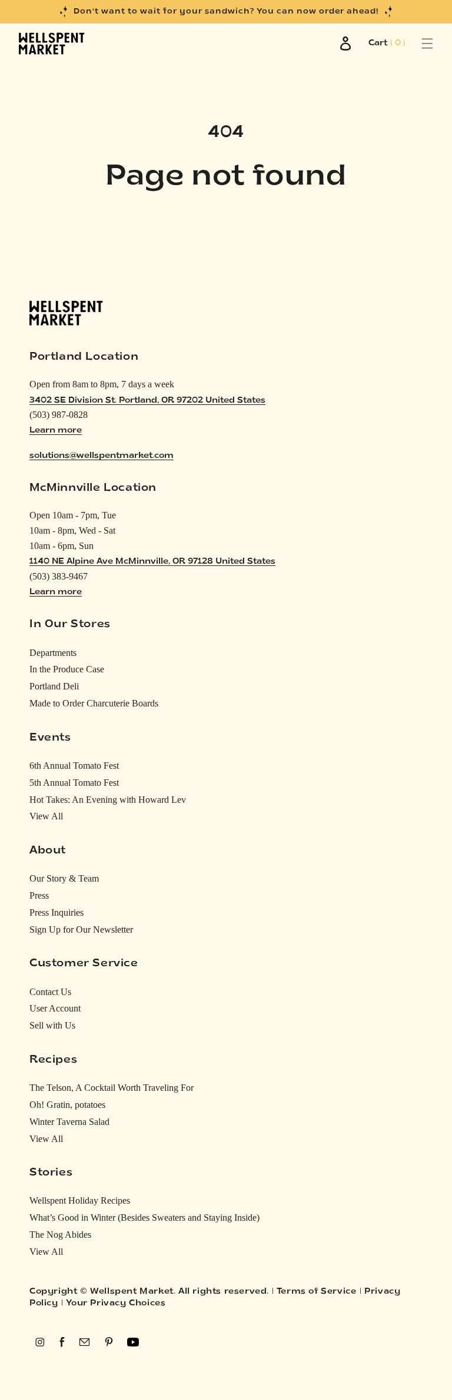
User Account (55, 1008)
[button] (414, 43)
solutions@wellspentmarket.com (101, 455)
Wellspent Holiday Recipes (79, 1200)
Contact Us (50, 992)
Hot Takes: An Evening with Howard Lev (107, 800)
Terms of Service (317, 1291)
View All (46, 816)
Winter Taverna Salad (69, 1122)
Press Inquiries (56, 912)
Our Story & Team (64, 878)
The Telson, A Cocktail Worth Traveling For (111, 1088)
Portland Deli (54, 686)
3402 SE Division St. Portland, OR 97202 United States (147, 400)
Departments (53, 653)
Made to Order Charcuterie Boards (93, 703)
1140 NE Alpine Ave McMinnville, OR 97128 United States (152, 561)
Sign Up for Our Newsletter (81, 930)
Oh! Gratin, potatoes (67, 1105)
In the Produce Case (66, 669)
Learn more (55, 430)
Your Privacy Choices (115, 1303)
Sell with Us (52, 1025)
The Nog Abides (60, 1235)
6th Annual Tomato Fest (74, 766)
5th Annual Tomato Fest (74, 783)
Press (39, 895)
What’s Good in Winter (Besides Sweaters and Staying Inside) (144, 1218)
